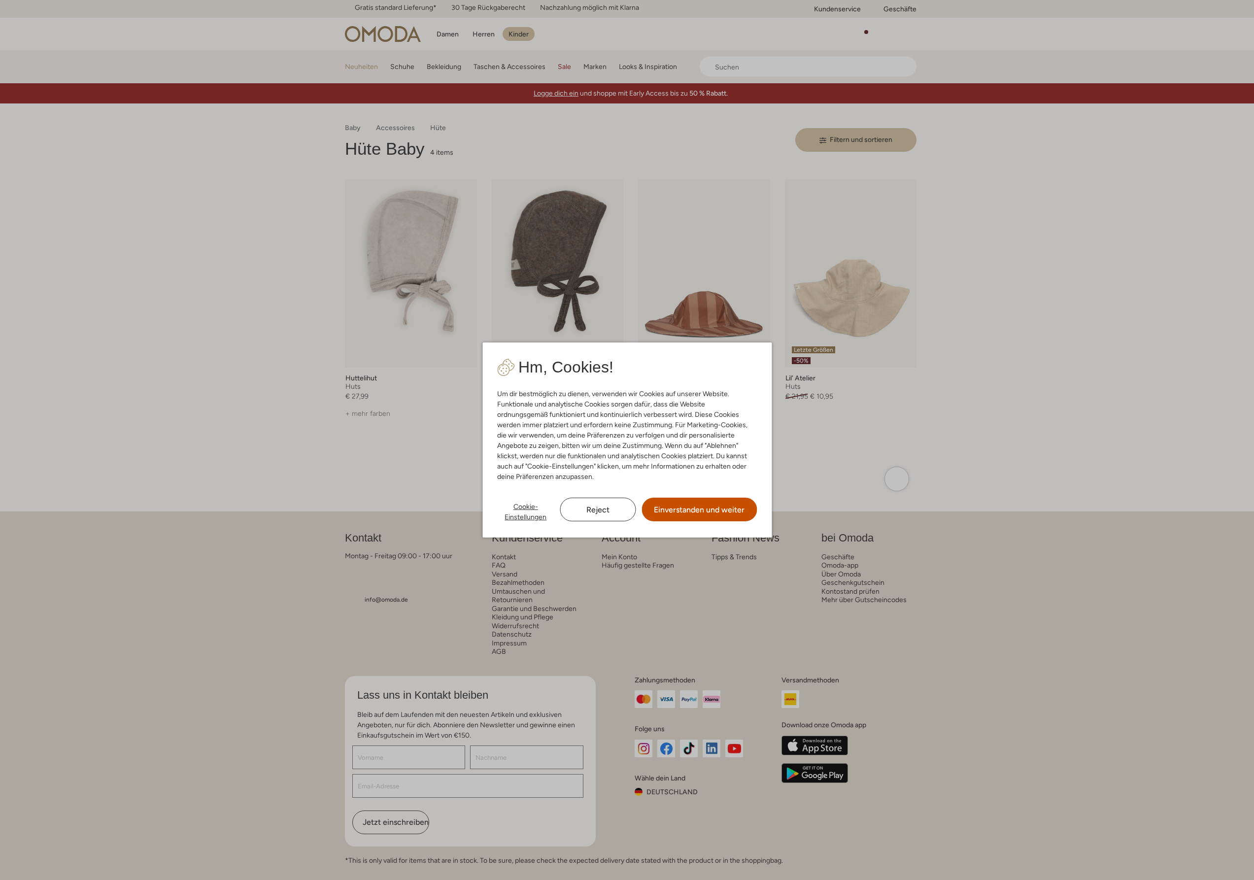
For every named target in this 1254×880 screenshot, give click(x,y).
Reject (598, 509)
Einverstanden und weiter (699, 509)
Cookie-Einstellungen (525, 512)
